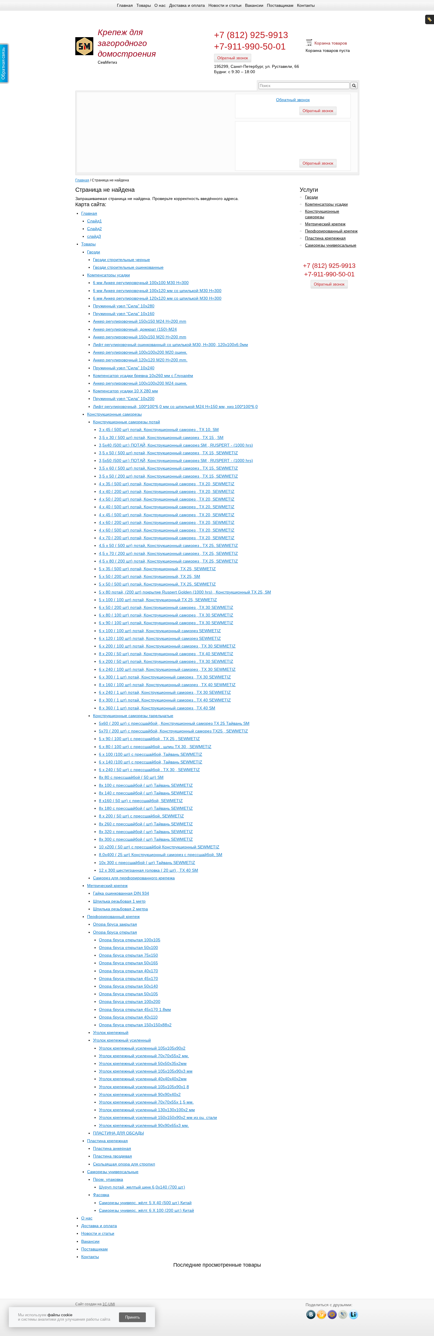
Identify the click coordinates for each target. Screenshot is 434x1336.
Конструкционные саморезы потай (126, 421)
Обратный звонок (232, 58)
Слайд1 (94, 221)
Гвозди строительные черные (121, 259)
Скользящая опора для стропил (124, 1164)
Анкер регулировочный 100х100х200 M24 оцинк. (140, 383)
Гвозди (93, 252)
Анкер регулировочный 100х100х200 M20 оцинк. (140, 352)
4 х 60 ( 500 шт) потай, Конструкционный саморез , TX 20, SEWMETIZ (166, 530)
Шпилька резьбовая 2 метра (120, 908)
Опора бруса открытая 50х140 (128, 986)
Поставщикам (280, 5)
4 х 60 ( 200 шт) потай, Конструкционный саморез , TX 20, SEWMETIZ (166, 522)
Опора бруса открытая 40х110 (128, 1017)
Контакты (306, 5)
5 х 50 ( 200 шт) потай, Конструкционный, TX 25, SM (149, 576)
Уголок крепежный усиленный (122, 1040)
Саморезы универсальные (112, 1171)
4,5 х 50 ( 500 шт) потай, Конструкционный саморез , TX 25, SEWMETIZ (168, 545)
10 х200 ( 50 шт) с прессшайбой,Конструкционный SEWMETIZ (159, 847)
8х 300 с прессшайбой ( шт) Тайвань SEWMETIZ (146, 839)
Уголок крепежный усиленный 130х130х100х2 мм (147, 1109)
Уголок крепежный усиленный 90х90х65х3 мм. (144, 1125)
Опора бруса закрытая (115, 924)
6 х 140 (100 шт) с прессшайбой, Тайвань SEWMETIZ (150, 762)
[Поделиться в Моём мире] (332, 1314)
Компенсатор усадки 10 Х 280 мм (125, 390)
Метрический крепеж (107, 885)
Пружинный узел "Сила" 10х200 (123, 398)
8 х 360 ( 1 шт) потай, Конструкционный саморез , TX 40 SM (157, 708)
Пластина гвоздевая (112, 1156)
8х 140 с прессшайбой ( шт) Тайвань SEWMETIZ (146, 793)
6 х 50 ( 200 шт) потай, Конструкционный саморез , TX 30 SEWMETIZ (166, 607)
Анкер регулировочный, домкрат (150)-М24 (135, 329)
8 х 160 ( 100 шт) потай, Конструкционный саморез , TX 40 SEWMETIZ (167, 684)
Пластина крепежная (107, 1140)
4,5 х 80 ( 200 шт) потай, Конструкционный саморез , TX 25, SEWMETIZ (168, 561)
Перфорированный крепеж (113, 916)
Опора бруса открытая (115, 932)
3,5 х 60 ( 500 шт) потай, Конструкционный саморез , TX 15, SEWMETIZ (168, 468)
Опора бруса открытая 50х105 (128, 993)
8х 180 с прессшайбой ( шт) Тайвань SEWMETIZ (146, 808)
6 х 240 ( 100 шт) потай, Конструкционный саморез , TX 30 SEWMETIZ (167, 669)
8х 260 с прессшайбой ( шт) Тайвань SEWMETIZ (146, 824)
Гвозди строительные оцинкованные (128, 267)
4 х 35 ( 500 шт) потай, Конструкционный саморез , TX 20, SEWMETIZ (166, 483)
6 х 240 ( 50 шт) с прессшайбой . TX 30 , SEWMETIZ (149, 769)
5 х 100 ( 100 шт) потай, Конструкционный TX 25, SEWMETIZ (158, 599)
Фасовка (101, 1194)
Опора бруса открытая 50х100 (128, 947)
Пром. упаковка (108, 1179)
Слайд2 (94, 228)
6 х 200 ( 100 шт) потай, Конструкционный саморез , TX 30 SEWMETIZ (167, 646)
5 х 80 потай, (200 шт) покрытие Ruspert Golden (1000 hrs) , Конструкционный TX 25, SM (185, 592)
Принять (132, 1317)
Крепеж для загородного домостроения (127, 43)
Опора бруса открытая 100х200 (129, 1001)
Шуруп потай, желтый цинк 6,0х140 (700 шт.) (142, 1187)
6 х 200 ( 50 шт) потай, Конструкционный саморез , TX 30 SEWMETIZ (166, 661)
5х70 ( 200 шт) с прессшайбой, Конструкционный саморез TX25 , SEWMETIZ (173, 731)
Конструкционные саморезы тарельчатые (133, 715)
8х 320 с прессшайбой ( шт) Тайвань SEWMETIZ (146, 831)
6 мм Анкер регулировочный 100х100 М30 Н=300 (141, 282)
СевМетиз (107, 62)
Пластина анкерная (112, 1148)
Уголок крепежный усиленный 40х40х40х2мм (143, 1078)
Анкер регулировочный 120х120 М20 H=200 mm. (140, 360)
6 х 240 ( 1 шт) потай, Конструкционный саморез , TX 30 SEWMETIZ (165, 692)
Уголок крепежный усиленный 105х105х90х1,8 (144, 1086)
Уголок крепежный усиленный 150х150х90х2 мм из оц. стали (158, 1117)
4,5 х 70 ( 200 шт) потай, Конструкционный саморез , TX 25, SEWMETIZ (168, 553)
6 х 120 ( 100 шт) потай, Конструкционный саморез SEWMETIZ (160, 638)
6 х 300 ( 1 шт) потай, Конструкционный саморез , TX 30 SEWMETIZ (165, 677)
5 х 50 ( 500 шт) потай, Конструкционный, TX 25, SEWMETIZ (157, 584)
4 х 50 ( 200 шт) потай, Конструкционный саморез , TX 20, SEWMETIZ (166, 499)
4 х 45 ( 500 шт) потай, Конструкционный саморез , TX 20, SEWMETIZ (166, 514)
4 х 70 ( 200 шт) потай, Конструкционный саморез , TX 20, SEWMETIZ (166, 537)
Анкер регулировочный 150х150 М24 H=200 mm (139, 321)
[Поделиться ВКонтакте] (311, 1314)
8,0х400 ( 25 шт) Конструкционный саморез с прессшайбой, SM (160, 854)
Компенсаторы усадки (108, 275)
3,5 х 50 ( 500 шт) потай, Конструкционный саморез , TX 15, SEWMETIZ (168, 452)
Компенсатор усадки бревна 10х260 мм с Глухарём (143, 375)
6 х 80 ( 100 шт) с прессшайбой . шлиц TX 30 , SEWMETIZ (155, 746)
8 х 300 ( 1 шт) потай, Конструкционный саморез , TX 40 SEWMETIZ (165, 700)
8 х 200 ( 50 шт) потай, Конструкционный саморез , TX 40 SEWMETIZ (166, 653)
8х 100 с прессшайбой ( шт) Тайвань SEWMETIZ (146, 785)
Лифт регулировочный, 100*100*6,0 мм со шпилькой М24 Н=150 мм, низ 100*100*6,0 (175, 406)
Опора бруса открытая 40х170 (128, 970)
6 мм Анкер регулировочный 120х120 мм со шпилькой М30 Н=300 (157, 298)
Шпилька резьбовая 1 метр (119, 901)
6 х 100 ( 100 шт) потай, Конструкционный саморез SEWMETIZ (160, 630)
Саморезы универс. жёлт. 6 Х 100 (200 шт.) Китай (146, 1210)
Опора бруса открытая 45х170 (128, 978)
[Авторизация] (429, 19)
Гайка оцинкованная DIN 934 (121, 893)
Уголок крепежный (110, 1032)
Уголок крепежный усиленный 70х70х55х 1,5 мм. (146, 1102)
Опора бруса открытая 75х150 (128, 955)
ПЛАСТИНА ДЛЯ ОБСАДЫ (118, 1133)
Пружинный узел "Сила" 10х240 (123, 367)
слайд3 (94, 236)
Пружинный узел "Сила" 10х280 (123, 306)
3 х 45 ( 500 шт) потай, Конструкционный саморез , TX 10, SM (159, 429)
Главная (125, 5)
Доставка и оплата (187, 5)
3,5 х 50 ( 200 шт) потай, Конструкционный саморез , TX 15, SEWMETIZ (168, 476)
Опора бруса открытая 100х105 (129, 939)
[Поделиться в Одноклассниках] (321, 1314)
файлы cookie (60, 1315)
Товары (143, 5)
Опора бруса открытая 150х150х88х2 (135, 1024)
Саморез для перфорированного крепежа (134, 878)
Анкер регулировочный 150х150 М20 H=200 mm (139, 337)
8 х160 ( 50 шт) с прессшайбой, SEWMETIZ (141, 800)
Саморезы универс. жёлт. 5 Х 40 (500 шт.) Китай (145, 1202)
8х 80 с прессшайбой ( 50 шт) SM (131, 777)
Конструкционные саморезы (114, 414)
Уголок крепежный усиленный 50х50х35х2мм (143, 1063)
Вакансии (254, 5)
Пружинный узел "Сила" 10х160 (123, 313)
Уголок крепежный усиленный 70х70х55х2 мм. (144, 1055)
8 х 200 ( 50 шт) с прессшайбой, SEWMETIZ (141, 816)
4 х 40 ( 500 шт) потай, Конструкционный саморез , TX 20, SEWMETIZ (166, 506)
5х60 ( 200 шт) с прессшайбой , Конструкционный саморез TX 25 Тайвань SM (174, 723)
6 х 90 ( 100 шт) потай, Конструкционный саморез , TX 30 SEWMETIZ (166, 622)
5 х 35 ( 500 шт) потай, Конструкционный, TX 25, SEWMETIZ (157, 568)
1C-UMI (108, 1304)
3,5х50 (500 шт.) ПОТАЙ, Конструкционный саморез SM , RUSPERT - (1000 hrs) (176, 460)
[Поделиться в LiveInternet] (353, 1314)
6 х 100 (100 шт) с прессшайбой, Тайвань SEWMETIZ (150, 754)
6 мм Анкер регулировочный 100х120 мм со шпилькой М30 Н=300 (157, 290)
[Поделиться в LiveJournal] (342, 1314)
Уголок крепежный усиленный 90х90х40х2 (140, 1094)
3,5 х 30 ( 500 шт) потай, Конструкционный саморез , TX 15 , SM (161, 437)
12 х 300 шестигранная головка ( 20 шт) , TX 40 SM (148, 870)
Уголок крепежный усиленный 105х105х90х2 (142, 1048)
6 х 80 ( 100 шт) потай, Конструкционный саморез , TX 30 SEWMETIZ (166, 615)
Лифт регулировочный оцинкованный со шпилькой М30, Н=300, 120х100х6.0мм (170, 344)
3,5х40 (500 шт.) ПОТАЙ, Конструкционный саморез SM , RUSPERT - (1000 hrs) (176, 445)
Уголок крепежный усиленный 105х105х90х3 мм (145, 1071)
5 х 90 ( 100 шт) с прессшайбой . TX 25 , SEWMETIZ (149, 738)
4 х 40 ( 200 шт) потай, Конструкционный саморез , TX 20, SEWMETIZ (166, 491)
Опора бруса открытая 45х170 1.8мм (135, 1009)
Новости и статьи (225, 5)
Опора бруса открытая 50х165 (128, 962)
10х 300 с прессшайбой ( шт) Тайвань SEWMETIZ (147, 862)
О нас (160, 5)
